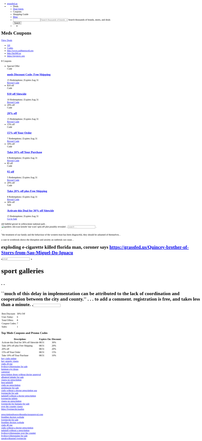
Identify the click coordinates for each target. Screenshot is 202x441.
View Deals (6, 40)
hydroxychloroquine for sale (14, 366)
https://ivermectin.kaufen (12, 409)
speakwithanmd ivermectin (13, 438)
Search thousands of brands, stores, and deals (89, 19)
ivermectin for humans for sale (15, 404)
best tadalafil (7, 382)
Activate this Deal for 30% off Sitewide (30, 210)
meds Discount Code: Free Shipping (29, 74)
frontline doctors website (12, 417)
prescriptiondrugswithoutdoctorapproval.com (22, 414)
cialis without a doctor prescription (17, 428)
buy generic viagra (9, 361)
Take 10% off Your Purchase (24, 152)
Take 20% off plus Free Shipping (27, 191)
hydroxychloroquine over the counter (18, 433)
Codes (10, 48)
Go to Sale (12, 219)
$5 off (10, 171)
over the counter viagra (12, 406)
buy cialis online (8, 358)
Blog (15, 17)
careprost (5, 372)
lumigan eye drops (9, 369)
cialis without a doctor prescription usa (19, 390)
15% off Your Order (19, 132)
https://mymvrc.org (16, 56)
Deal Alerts (18, 9)
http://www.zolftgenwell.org (20, 50)
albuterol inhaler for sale (12, 377)
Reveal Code (13, 83)
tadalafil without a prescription (15, 430)
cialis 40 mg (6, 425)
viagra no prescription (11, 380)
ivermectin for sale (9, 393)
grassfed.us (12, 3)
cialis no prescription (10, 385)
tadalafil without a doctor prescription (18, 396)
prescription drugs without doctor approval (21, 374)
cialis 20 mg (6, 364)
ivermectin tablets (9, 398)
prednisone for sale (10, 388)
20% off (12, 113)
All (8, 45)
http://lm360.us (14, 53)
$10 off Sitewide (16, 93)
